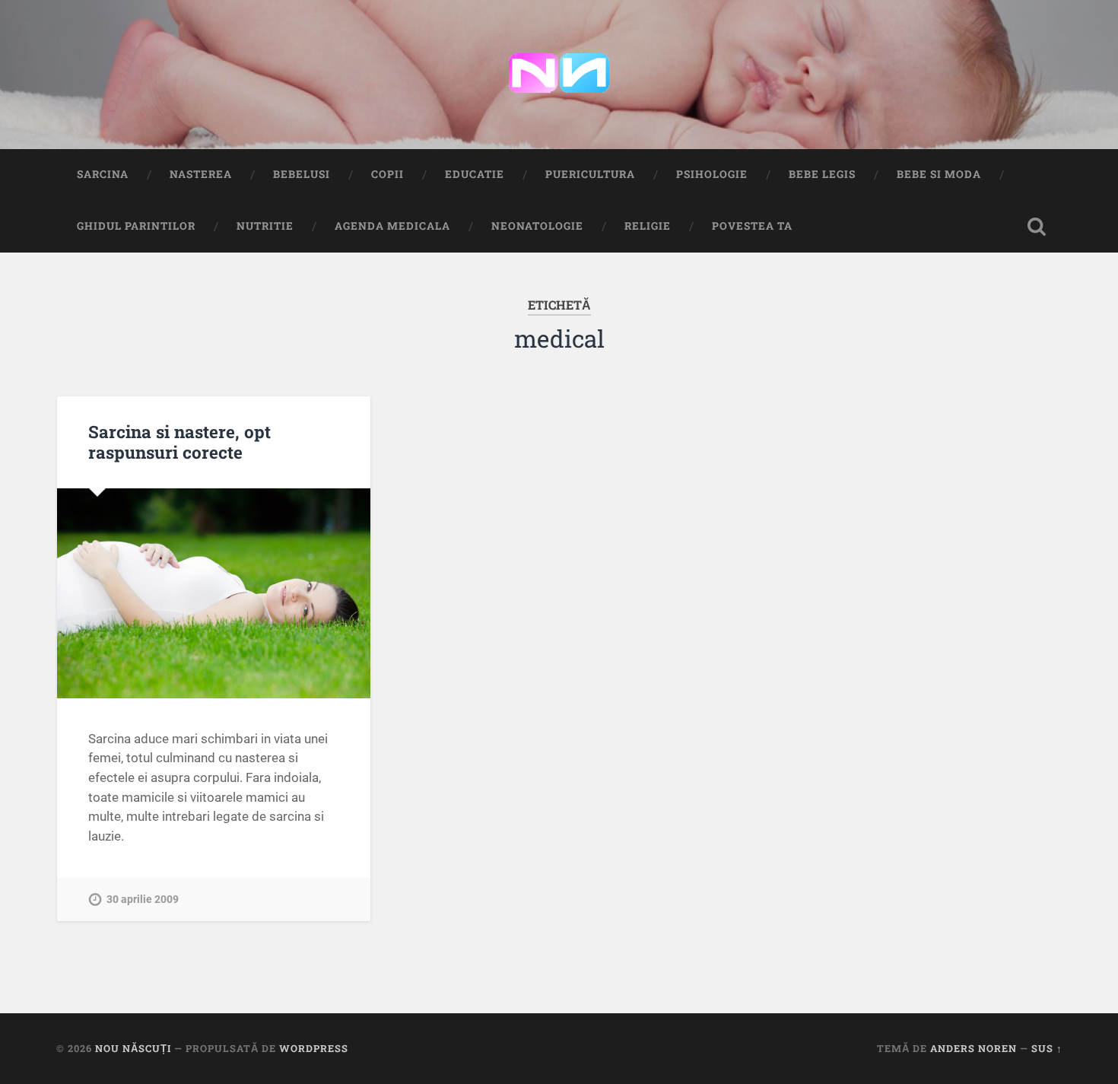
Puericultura (590, 174)
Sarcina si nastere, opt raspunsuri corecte (179, 441)
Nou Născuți (133, 1048)
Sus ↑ (1046, 1048)
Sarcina (103, 174)
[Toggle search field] (1036, 227)
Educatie (474, 174)
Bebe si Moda (939, 174)
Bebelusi (301, 174)
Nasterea (201, 174)
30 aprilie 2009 (142, 899)
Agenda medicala (392, 226)
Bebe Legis (822, 174)
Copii (387, 174)
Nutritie (265, 226)
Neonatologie (537, 226)
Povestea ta (752, 226)
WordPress (313, 1048)
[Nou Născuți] (559, 74)
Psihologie (712, 174)
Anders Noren (973, 1048)
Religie (647, 226)
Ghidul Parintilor (136, 226)
